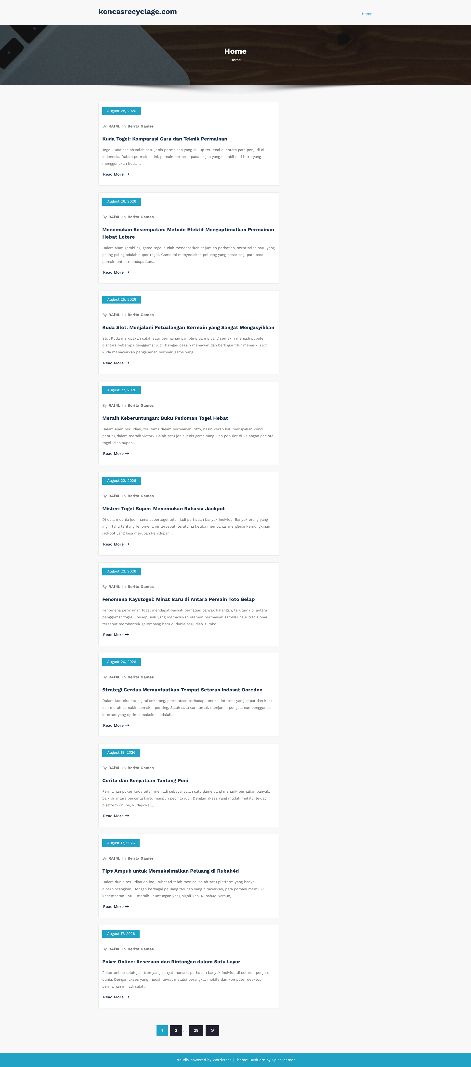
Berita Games (141, 126)
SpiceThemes (283, 1060)
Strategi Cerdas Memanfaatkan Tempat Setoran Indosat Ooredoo (182, 690)
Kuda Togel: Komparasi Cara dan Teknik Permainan (164, 139)
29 (196, 1030)
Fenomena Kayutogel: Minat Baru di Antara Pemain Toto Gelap (178, 599)
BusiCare (257, 1060)
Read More (113, 174)
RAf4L (114, 126)
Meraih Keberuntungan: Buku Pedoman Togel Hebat (165, 418)
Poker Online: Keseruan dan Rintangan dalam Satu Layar (171, 962)
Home (367, 14)
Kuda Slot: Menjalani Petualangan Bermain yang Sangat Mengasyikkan (188, 327)
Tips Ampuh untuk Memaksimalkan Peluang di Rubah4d (170, 871)
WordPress (222, 1060)
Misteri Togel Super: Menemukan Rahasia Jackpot (163, 508)
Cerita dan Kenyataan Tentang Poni (145, 780)
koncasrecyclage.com (138, 11)
